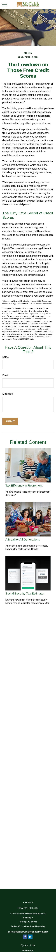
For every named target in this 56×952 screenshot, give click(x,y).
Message (7, 393)
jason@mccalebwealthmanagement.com (28, 931)
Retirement (28, 950)
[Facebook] (25, 937)
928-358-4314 (31, 908)
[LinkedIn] (30, 937)
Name (5, 356)
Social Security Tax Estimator (24, 593)
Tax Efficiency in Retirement (23, 485)
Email (5, 375)
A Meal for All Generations (22, 539)
